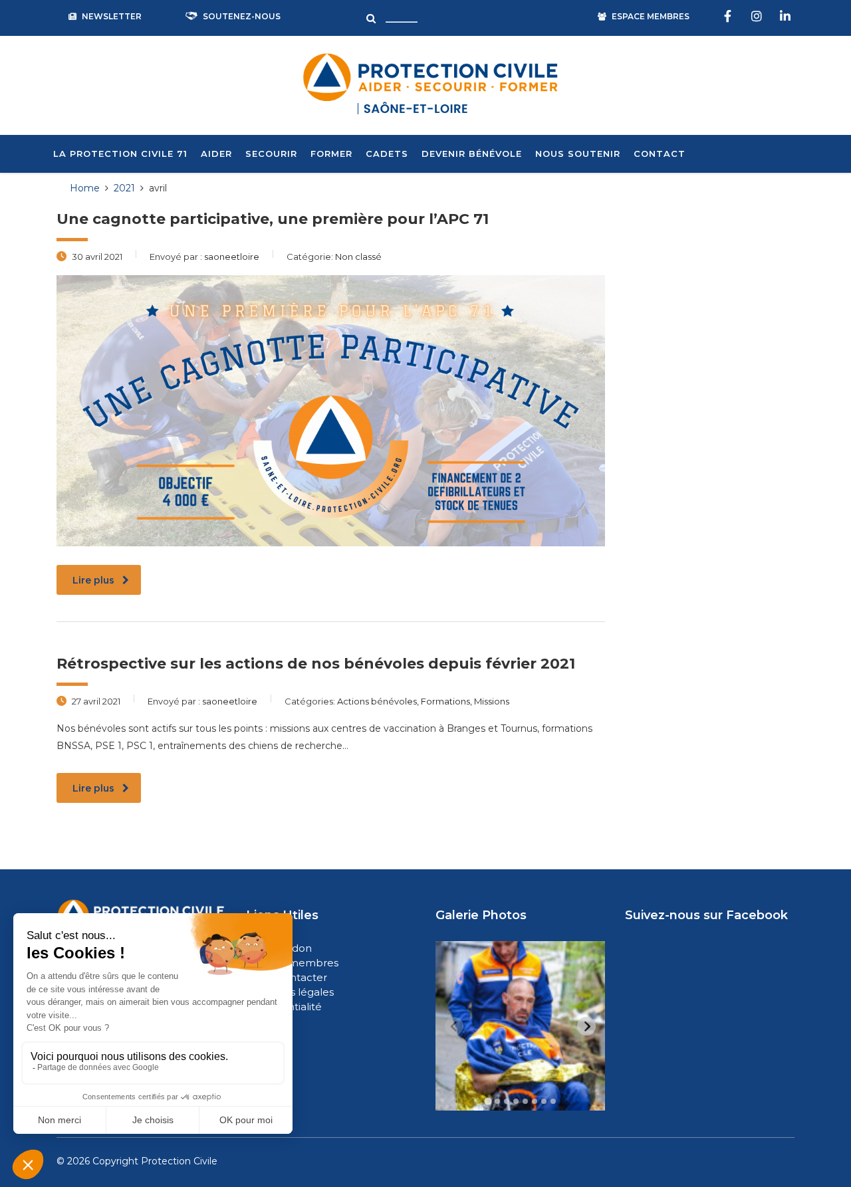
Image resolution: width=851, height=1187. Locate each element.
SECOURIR (271, 153)
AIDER (216, 153)
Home (85, 188)
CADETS (387, 153)
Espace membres (293, 962)
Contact (659, 153)
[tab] (487, 1101)
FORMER (331, 153)
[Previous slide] (454, 1026)
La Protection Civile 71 (120, 153)
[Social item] (729, 17)
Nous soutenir (577, 153)
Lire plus (93, 580)
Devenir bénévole (472, 153)
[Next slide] (586, 1026)
